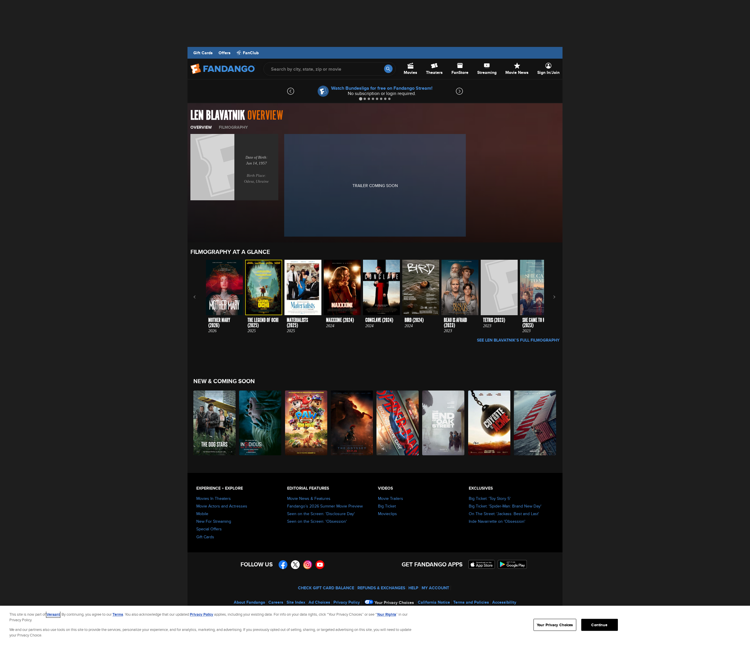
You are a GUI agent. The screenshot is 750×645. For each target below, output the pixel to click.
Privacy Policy (346, 602)
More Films (550, 297)
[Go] (388, 68)
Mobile (202, 514)
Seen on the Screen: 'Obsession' (317, 521)
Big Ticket (387, 506)
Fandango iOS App (481, 564)
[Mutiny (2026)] (535, 423)
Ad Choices (319, 602)
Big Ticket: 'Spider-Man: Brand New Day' (505, 506)
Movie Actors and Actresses (221, 506)
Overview (201, 127)
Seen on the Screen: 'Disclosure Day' (321, 514)
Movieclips (387, 514)
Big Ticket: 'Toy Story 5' (490, 498)
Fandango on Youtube (320, 564)
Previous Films (199, 297)
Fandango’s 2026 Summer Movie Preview (325, 506)
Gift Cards (203, 52)
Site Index (296, 602)
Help (413, 588)
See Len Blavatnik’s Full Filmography (518, 340)
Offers (225, 52)
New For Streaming (213, 521)
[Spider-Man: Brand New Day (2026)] (397, 423)
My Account (435, 588)
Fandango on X (295, 564)
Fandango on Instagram (307, 564)
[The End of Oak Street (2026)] (443, 423)
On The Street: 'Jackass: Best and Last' (504, 514)
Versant (53, 614)
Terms (117, 614)
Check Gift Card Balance (326, 588)
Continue (599, 625)
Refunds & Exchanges (381, 588)
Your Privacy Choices (394, 602)
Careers (275, 602)
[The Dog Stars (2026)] (214, 423)
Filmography (233, 127)
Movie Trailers (390, 498)
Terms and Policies (471, 602)
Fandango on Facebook (283, 564)
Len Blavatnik (217, 115)
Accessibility (504, 602)
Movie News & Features (308, 498)
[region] (375, 625)
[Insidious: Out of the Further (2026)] (260, 423)
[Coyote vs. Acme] (489, 423)
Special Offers (209, 529)
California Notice (434, 602)
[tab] (360, 98)
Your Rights (386, 614)
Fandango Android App (512, 564)
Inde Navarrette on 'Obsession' (497, 521)
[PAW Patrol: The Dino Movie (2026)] (306, 423)
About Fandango (249, 602)
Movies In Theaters (213, 498)
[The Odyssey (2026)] (352, 423)
